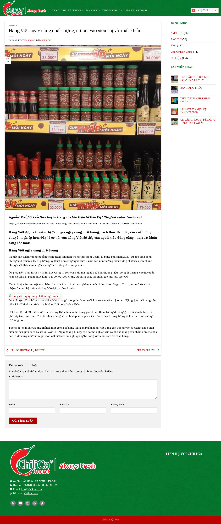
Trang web (117, 404)
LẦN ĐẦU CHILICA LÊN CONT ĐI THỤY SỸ (195, 79)
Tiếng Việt (201, 10)
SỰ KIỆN (176, 58)
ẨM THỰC (177, 33)
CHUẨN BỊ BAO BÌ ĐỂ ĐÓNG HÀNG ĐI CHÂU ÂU (197, 121)
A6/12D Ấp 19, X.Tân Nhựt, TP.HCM (34, 480)
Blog (173, 45)
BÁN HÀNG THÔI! (191, 87)
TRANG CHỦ (59, 10)
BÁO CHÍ (13, 26)
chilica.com (31, 493)
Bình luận (16, 376)
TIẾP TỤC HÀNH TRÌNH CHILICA (195, 100)
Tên (12, 404)
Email (64, 404)
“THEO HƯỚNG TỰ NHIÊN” (27, 350)
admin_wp (45, 40)
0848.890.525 (31, 485)
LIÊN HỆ (129, 10)
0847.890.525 (50, 485)
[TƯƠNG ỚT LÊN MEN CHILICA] (25, 8)
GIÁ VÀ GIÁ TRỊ (146, 350)
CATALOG (141, 10)
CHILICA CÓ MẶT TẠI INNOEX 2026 (193, 111)
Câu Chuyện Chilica (182, 51)
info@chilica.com (31, 489)
